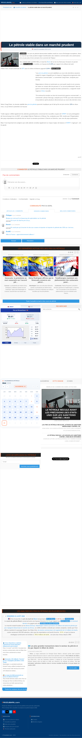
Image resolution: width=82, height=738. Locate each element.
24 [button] (4, 417)
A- (78, 7)
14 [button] (26, 407)
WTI (23, 68)
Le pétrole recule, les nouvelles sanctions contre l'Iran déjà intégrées (64, 436)
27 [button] (20, 417)
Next (78, 252)
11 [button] (10, 407)
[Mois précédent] (7, 386)
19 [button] (15, 412)
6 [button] (20, 401)
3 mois (16, 342)
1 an (25, 342)
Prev (75, 252)
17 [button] (4, 412)
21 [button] (26, 412)
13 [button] (20, 407)
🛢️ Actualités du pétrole (45, 2)
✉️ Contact (34, 719)
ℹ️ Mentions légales (36, 722)
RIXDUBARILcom (11, 702)
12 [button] (15, 407)
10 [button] (4, 407)
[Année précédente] (3, 386)
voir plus (8, 221)
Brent (48, 62)
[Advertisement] (41, 27)
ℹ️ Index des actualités (9, 724)
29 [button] (31, 417)
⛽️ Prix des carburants (9, 729)
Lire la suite (73, 668)
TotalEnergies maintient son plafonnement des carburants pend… (66, 280)
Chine (43, 91)
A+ (73, 7)
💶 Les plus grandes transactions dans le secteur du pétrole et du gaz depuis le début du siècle (53, 647)
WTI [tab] (30, 306)
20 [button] (20, 412)
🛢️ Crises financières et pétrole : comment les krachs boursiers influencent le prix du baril (12, 644)
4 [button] (9, 401)
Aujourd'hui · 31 (20, 386)
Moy (33, 338)
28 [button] (26, 417)
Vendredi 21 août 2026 (16, 616)
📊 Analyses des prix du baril (62, 2)
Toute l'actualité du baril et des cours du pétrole (41, 301)
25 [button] (10, 417)
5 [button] (15, 401)
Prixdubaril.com (7, 7)
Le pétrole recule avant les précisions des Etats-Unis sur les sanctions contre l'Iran (61, 414)
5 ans (34, 342)
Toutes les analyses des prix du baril (17, 689)
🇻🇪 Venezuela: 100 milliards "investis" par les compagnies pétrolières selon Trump (13, 660)
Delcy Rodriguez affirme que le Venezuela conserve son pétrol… (41, 280)
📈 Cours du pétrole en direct (28, 2)
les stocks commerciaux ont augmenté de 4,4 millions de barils (57, 630)
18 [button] (10, 412)
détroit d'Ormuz (30, 625)
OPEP (64, 114)
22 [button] (31, 412)
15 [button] (31, 407)
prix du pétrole (43, 73)
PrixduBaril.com (7, 735)
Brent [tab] (11, 306)
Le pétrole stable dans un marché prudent (41, 45)
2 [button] (36, 396)
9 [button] (36, 401)
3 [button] (4, 401)
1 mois (6, 342)
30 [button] (37, 417)
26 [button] (15, 417)
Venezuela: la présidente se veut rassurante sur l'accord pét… (15, 280)
